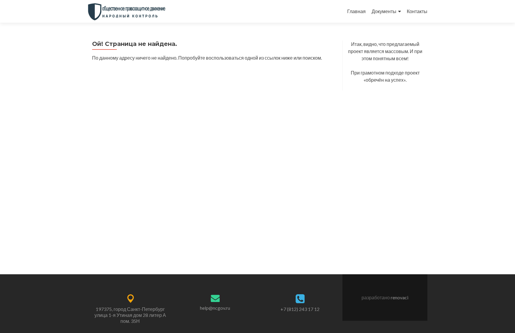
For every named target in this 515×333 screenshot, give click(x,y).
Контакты (417, 11)
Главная (356, 11)
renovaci (399, 297)
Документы (384, 11)
